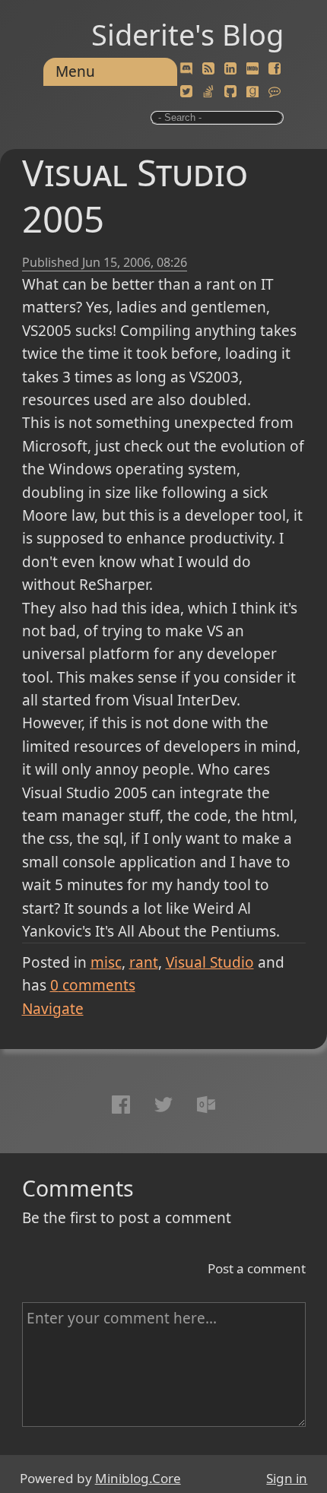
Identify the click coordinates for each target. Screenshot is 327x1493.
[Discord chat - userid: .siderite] (186, 69)
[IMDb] (252, 69)
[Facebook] (274, 69)
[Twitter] (186, 92)
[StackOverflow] (208, 92)
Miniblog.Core (138, 1478)
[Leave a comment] (274, 92)
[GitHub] (230, 92)
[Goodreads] (252, 92)
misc (106, 962)
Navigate (53, 1009)
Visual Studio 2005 (135, 195)
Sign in (286, 1478)
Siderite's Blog (187, 34)
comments (92, 985)
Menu (75, 71)
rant (143, 962)
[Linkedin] (230, 69)
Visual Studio (210, 962)
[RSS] (208, 69)
